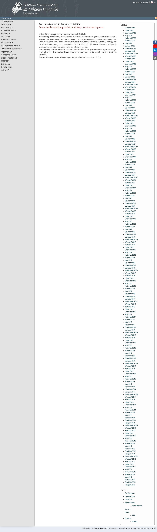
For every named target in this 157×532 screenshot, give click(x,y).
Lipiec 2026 (129, 30)
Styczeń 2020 (130, 232)
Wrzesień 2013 (130, 428)
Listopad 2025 (130, 51)
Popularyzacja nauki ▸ (10, 46)
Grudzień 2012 (130, 451)
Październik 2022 (131, 146)
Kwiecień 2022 (130, 162)
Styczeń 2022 (130, 170)
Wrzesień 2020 (130, 211)
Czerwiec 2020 (130, 219)
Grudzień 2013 (130, 420)
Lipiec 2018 (129, 278)
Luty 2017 (128, 322)
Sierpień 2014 (130, 399)
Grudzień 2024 (130, 79)
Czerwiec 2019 (130, 250)
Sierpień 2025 (130, 59)
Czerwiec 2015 (130, 374)
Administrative (137, 506)
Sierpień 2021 (130, 183)
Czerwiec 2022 (130, 157)
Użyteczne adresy (8, 55)
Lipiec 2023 (129, 123)
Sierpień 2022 (130, 152)
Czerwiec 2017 (130, 312)
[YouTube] (155, 47)
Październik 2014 (131, 394)
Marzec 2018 (130, 289)
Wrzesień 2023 (130, 118)
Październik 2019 (131, 239)
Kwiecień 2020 (130, 224)
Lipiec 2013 (129, 433)
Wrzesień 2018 (130, 273)
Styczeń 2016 (130, 356)
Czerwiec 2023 (130, 126)
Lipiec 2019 (129, 247)
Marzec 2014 (130, 412)
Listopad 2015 (130, 361)
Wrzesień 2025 (130, 56)
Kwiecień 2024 (130, 100)
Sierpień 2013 (130, 430)
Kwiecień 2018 (130, 286)
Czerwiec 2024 (130, 95)
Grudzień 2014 (130, 389)
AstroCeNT (6, 70)
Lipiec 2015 (129, 371)
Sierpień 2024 (130, 90)
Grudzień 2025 (130, 48)
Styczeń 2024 (130, 108)
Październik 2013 (131, 425)
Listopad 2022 (130, 144)
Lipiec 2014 (129, 402)
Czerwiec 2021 (130, 188)
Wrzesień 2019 (130, 242)
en (155, 2)
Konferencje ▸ (7, 43)
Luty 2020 (128, 229)
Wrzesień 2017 (130, 304)
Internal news (130, 503)
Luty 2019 (128, 260)
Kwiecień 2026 (130, 38)
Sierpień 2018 (130, 276)
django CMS (151, 528)
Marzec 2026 (130, 41)
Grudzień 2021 (130, 172)
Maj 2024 (128, 97)
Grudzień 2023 (130, 110)
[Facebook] (155, 43)
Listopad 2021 (130, 175)
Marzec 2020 (130, 227)
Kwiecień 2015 (130, 379)
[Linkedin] (155, 51)
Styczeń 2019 (130, 263)
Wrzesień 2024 (130, 87)
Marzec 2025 (130, 72)
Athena (134, 521)
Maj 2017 (128, 314)
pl (151, 2)
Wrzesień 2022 (130, 149)
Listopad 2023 (130, 113)
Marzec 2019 (130, 258)
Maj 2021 (128, 190)
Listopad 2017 (130, 299)
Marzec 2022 (130, 165)
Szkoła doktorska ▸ (9, 40)
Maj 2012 (128, 469)
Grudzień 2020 (130, 203)
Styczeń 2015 (130, 387)
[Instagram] (155, 54)
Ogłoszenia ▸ (6, 52)
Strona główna (7, 21)
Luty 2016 (128, 353)
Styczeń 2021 (130, 201)
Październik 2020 (131, 208)
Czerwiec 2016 (130, 343)
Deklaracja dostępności (100, 528)
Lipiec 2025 (129, 61)
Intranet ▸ (5, 61)
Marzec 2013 (130, 443)
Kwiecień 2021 (130, 193)
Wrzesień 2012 (130, 459)
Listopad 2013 (130, 423)
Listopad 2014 (130, 392)
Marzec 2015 (130, 381)
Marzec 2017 (130, 320)
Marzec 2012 (130, 474)
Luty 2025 (128, 74)
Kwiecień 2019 (130, 255)
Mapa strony (137, 2)
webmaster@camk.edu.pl (128, 528)
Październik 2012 (131, 456)
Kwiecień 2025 (130, 69)
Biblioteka (5, 64)
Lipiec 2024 (129, 92)
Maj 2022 (128, 159)
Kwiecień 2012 (130, 472)
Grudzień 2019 (130, 234)
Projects (128, 518)
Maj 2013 (128, 438)
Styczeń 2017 (130, 325)
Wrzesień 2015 (130, 366)
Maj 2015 (128, 376)
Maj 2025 (128, 66)
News (127, 512)
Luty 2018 (128, 291)
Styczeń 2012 (130, 480)
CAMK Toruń (6, 67)
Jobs (133, 515)
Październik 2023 (131, 115)
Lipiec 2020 (129, 216)
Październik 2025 (131, 54)
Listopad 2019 (130, 237)
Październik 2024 (131, 84)
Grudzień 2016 (130, 327)
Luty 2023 (128, 136)
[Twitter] (155, 58)
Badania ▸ (5, 34)
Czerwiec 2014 (130, 405)
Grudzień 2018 (130, 265)
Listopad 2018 (130, 268)
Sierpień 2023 (130, 121)
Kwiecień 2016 (130, 348)
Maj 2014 (128, 407)
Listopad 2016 (130, 330)
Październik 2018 (131, 270)
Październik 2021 (131, 177)
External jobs (130, 496)
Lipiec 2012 (129, 464)
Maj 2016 (128, 345)
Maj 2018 (128, 283)
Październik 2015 (131, 363)
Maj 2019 (128, 252)
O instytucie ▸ (7, 24)
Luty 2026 (128, 43)
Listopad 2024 (130, 82)
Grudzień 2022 (130, 141)
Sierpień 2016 (130, 338)
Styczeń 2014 (130, 418)
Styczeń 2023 (130, 139)
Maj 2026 (128, 35)
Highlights (128, 499)
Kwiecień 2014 (130, 410)
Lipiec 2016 (129, 340)
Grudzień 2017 (130, 296)
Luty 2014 (128, 415)
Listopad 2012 (130, 454)
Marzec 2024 (130, 103)
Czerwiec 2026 (130, 33)
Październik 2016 (131, 332)
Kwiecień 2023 (130, 131)
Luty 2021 (128, 198)
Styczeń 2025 (130, 77)
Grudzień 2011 (130, 482)
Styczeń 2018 (130, 294)
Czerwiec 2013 (130, 436)
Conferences (129, 493)
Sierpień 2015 (130, 369)
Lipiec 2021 (129, 185)
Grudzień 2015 (130, 358)
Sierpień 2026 (130, 28)
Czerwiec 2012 (130, 467)
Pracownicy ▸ (7, 27)
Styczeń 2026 (130, 46)
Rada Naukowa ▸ (8, 30)
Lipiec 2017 (129, 309)
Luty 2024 (128, 105)
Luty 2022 (128, 167)
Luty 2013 (128, 446)
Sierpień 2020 (130, 214)
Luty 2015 (128, 384)
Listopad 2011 (130, 485)
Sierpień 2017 (130, 307)
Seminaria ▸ (6, 37)
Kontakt (146, 2)
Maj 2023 (128, 128)
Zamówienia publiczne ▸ (11, 49)
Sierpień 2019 (130, 245)
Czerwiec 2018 (130, 281)
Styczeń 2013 (130, 449)
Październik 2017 (131, 301)
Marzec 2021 (130, 196)
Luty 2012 (128, 477)
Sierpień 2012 (130, 461)
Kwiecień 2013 (130, 441)
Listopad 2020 (130, 206)
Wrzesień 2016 (130, 335)
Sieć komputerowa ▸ (10, 58)
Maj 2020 (128, 221)
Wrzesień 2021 (130, 180)
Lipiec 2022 (129, 154)
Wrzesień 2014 (130, 397)
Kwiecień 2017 (130, 317)
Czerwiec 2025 (130, 64)
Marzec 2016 (130, 350)
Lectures (128, 509)
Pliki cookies (86, 528)
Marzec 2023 (130, 134)
